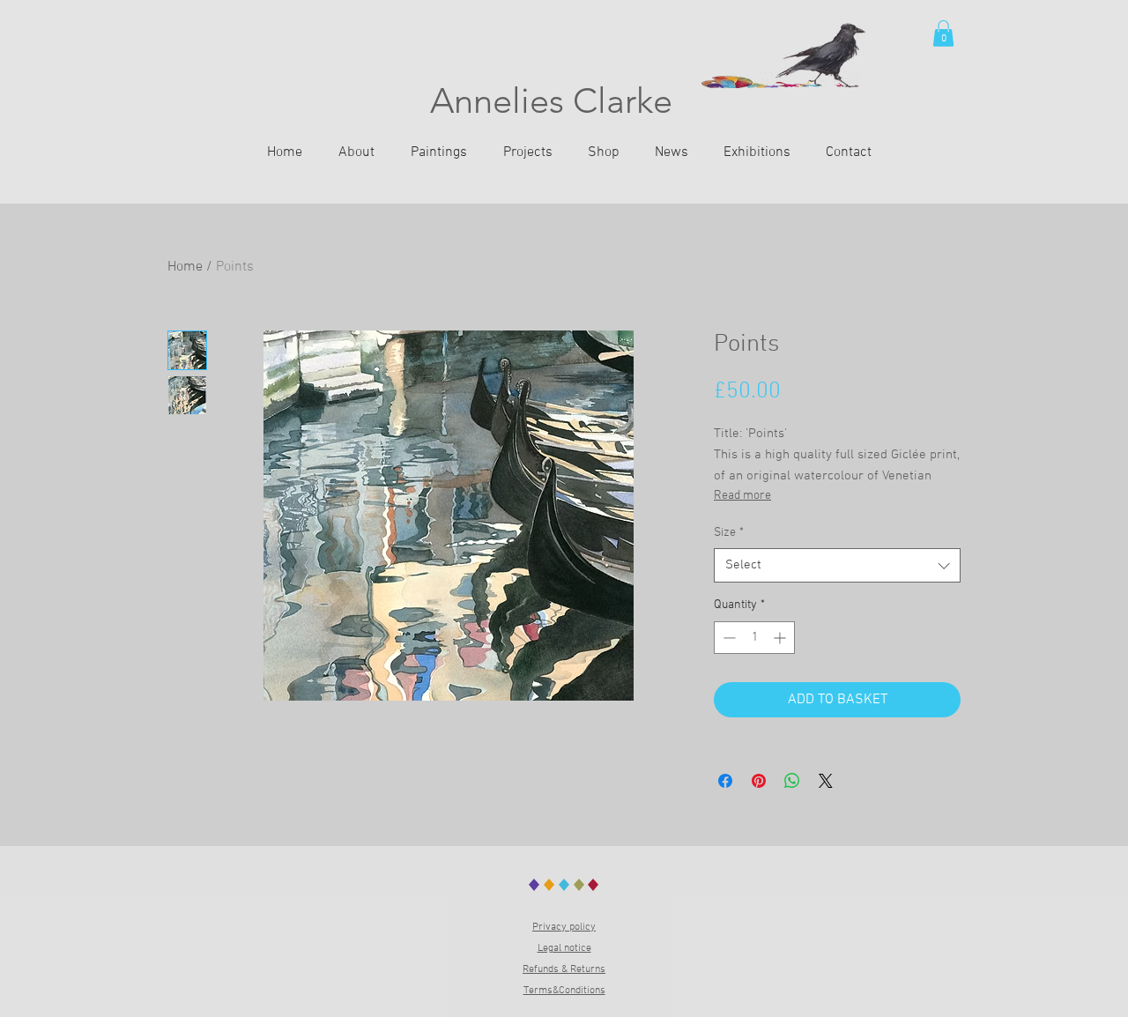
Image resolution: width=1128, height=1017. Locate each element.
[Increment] (781, 637)
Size (729, 532)
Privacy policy (564, 927)
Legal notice (564, 948)
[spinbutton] (754, 637)
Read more (742, 495)
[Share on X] (825, 780)
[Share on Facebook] (725, 780)
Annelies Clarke (551, 100)
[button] (943, 33)
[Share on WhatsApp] (792, 780)
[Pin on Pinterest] (758, 780)
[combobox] (837, 565)
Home (185, 267)
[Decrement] (727, 637)
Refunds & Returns (564, 969)
